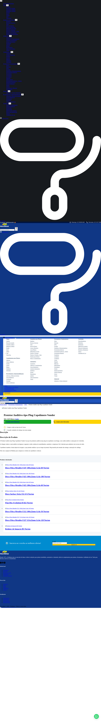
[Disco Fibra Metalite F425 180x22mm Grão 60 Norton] (19, 482)
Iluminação (80, 344)
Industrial (56, 379)
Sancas (79, 351)
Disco (55, 341)
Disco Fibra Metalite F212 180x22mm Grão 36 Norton (27, 511)
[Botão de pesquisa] (16, 229)
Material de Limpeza (83, 346)
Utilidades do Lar (82, 353)
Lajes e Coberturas (10, 382)
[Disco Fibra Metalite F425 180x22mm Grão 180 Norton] (19, 473)
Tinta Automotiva (34, 377)
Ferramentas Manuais (59, 353)
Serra (4, 585)
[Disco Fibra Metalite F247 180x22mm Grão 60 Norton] (19, 464)
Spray (7, 349)
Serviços (5, 571)
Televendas (6, 599)
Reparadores (33, 374)
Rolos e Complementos (35, 358)
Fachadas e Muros (10, 344)
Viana (4, 587)
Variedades (80, 339)
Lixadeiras (56, 358)
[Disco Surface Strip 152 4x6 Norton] (14, 491)
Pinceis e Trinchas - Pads (36, 355)
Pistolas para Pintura (34, 356)
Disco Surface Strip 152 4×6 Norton (19, 494)
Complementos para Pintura (13, 358)
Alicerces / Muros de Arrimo (12, 375)
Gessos (7, 365)
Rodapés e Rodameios (83, 349)
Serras (55, 374)
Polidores (32, 370)
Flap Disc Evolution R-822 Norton (19, 503)
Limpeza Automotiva (35, 368)
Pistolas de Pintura (58, 370)
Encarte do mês (7, 573)
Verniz (31, 379)
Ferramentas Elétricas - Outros (61, 351)
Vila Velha (5, 588)
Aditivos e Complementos (36, 365)
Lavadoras (56, 356)
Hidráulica (80, 343)
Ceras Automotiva (34, 367)
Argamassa (8, 379)
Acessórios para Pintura (36, 339)
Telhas (7, 351)
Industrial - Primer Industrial (60, 381)
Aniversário (7, 393)
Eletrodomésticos (82, 341)
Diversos (56, 343)
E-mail (54, 541)
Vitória (5, 589)
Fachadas (8, 381)
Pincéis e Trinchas (34, 353)
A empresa (5, 570)
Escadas (56, 346)
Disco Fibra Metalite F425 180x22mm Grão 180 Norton (27, 477)
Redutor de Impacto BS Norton (17, 529)
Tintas (7, 339)
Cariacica (5, 584)
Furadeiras (56, 355)
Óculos (55, 368)
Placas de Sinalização (83, 348)
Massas (7, 367)
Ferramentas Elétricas (59, 349)
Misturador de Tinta (34, 351)
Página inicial (3, 404)
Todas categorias (9, 337)
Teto (7, 353)
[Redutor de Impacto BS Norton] (13, 526)
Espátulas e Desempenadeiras (60, 348)
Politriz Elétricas (58, 372)
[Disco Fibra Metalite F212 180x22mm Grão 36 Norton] (19, 508)
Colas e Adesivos (10, 362)
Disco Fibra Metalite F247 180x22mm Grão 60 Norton (27, 468)
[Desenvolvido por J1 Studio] (25, 607)
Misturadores (57, 365)
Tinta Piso (8, 355)
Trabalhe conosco (7, 575)
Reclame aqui (6, 602)
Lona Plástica (33, 349)
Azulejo (8, 341)
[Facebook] (3, 563)
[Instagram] (1, 563)
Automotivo (33, 361)
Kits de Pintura (33, 346)
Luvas (55, 360)
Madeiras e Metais (10, 346)
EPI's (55, 344)
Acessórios (32, 363)
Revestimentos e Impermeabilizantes (15, 373)
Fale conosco (6, 601)
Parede (7, 348)
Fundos (8, 363)
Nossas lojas (5, 232)
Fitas (31, 344)
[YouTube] (4, 563)
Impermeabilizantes (9, 388)
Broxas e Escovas (34, 343)
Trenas (55, 375)
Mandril (56, 362)
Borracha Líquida (10, 343)
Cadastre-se (74, 544)
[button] (96, 716)
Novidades (6, 574)
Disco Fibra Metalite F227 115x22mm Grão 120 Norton (27, 520)
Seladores (8, 368)
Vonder (17, 419)
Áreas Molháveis (10, 377)
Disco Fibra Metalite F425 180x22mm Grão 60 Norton (27, 485)
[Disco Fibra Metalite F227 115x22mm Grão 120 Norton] (19, 517)
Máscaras (56, 363)
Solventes (8, 370)
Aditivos (8, 360)
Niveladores (57, 367)
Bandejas (32, 341)
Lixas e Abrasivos (34, 348)
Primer (31, 372)
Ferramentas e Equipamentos (61, 339)
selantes (32, 375)
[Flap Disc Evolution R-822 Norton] (14, 499)
